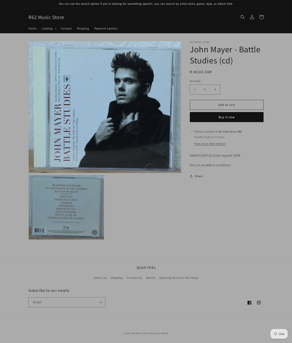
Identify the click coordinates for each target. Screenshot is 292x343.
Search (150, 278)
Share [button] (199, 176)
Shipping (117, 278)
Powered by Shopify (158, 333)
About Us (100, 278)
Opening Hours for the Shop (178, 278)
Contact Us (134, 278)
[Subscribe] (100, 302)
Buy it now (227, 117)
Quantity (195, 81)
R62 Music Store (140, 333)
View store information (210, 143)
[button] (48, 28)
